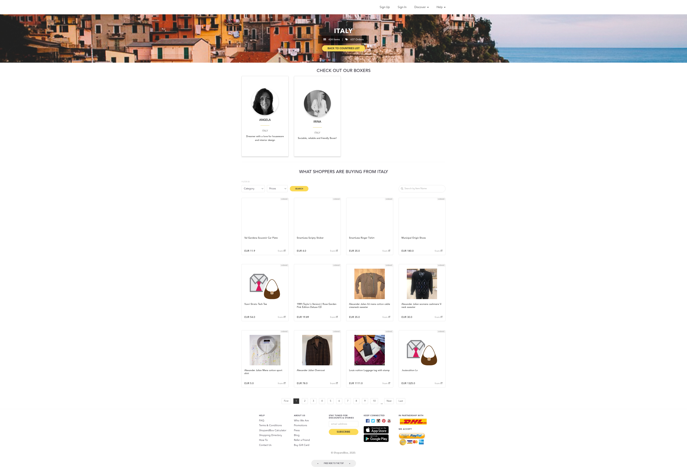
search (299, 189)
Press (297, 430)
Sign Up (385, 7)
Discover (420, 7)
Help (440, 7)
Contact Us (265, 445)
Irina (317, 121)
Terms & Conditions (270, 425)
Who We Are (301, 420)
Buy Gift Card (301, 445)
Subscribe (343, 432)
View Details (265, 237)
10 (374, 401)
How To (263, 440)
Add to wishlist (265, 217)
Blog (296, 435)
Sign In (402, 7)
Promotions (300, 425)
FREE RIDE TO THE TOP (333, 463)
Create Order (265, 227)
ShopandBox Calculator (272, 430)
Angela (265, 120)
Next (389, 401)
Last (401, 401)
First (286, 401)
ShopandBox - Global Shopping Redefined (257, 7)
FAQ (261, 420)
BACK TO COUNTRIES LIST (344, 48)
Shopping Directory (270, 435)
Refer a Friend (302, 440)
